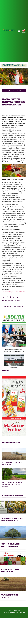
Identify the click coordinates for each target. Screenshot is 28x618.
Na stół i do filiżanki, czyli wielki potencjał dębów (10, 545)
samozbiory (17, 300)
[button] (19, 31)
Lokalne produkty (7, 300)
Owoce (12, 300)
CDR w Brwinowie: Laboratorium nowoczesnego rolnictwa (12, 519)
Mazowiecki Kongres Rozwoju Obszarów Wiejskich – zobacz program (12, 484)
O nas (9, 610)
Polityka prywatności (11, 612)
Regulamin (16, 610)
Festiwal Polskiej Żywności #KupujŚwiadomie (10, 570)
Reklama (22, 612)
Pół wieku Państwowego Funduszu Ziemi (9, 596)
